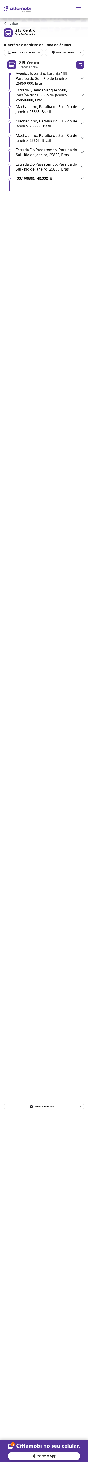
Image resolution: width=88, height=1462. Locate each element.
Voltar (13, 24)
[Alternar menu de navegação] (78, 9)
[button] (80, 65)
